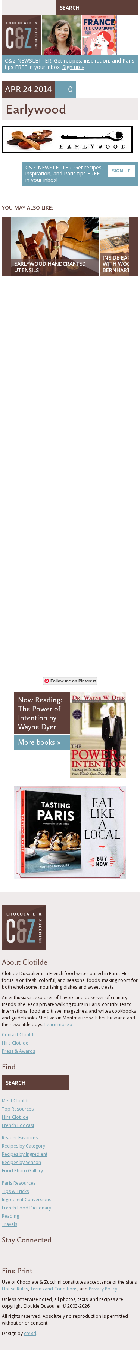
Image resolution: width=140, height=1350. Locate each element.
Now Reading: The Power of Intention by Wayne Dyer (40, 713)
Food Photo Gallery (22, 1170)
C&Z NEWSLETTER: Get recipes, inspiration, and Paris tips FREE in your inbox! (78, 174)
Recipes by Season (21, 1162)
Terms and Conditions (53, 1289)
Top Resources (18, 1109)
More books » (39, 742)
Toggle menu (9, 7)
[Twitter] (14, 1253)
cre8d (30, 1333)
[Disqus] (70, 378)
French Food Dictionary (26, 1208)
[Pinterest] (25, 1253)
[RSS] (47, 1253)
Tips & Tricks (15, 1191)
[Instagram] (36, 1253)
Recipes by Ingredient (24, 1154)
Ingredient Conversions (26, 1199)
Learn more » (58, 1024)
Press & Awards (18, 1051)
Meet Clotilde (16, 1100)
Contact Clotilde (19, 1034)
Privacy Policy (103, 1289)
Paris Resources (18, 1183)
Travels (9, 1224)
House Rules (15, 1289)
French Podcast (18, 1125)
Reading (10, 1216)
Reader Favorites (20, 1137)
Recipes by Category (23, 1146)
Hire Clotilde (15, 1043)
